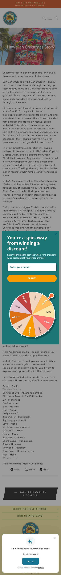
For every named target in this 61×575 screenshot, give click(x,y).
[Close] (55, 234)
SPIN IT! (32, 278)
